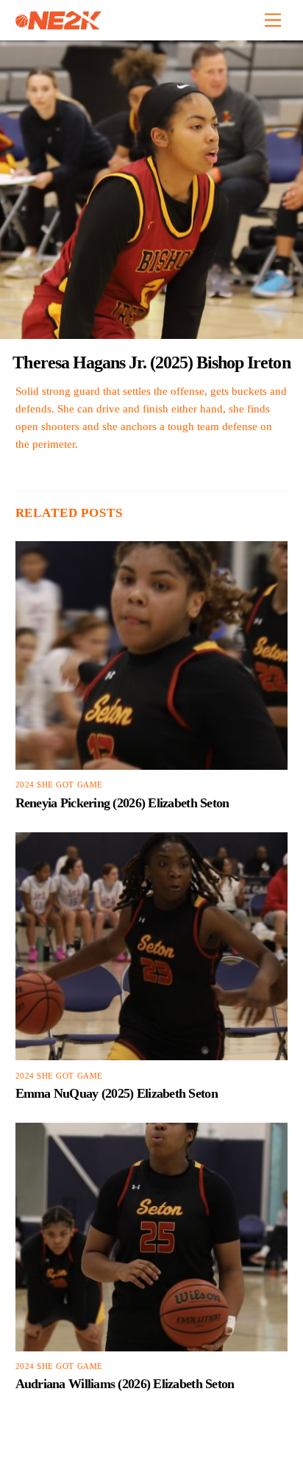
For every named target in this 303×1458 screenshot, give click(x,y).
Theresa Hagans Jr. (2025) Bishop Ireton (151, 362)
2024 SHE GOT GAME (59, 785)
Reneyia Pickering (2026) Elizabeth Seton (122, 803)
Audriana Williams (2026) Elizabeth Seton (125, 1383)
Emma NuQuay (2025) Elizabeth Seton (116, 1093)
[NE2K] (58, 23)
